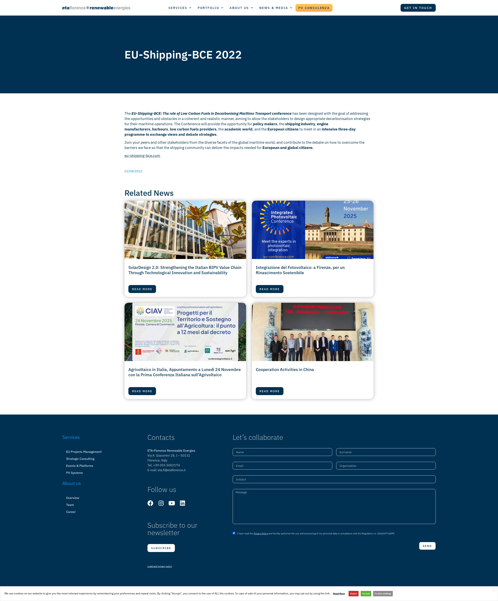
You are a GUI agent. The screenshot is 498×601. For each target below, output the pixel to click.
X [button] (494, 590)
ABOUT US (239, 8)
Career (71, 512)
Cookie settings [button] (383, 593)
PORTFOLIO (208, 8)
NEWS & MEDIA (273, 8)
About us (71, 483)
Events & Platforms (79, 466)
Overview (72, 498)
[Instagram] (161, 503)
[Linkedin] (182, 503)
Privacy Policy (261, 533)
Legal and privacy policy (159, 566)
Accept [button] (366, 593)
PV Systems (74, 473)
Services (71, 437)
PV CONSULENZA (314, 8)
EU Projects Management (84, 452)
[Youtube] (172, 503)
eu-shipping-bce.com (142, 155)
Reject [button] (353, 593)
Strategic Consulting (80, 459)
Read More (339, 593)
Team (70, 505)
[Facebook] (150, 503)
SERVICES (177, 8)
